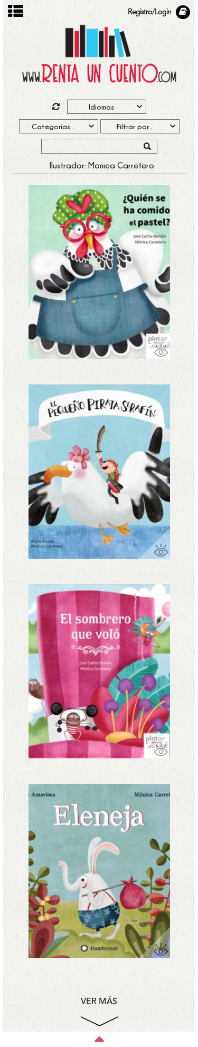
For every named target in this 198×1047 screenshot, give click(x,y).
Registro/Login (149, 12)
